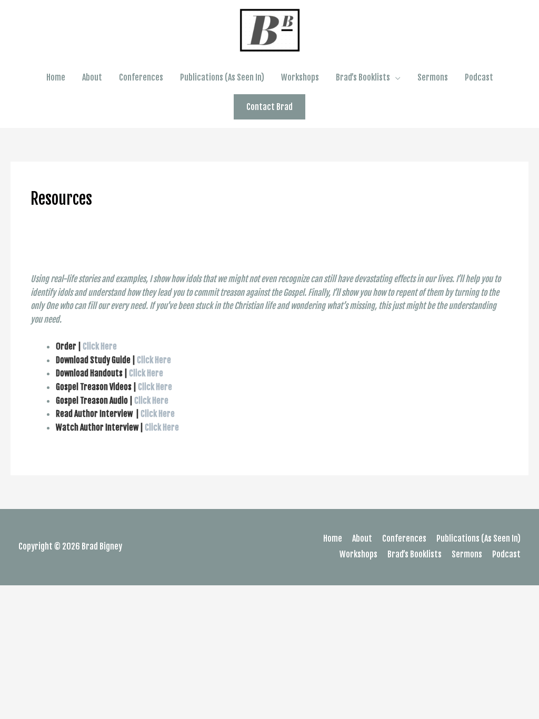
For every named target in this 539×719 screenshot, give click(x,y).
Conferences (141, 77)
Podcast (479, 77)
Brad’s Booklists (363, 77)
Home (55, 77)
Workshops (300, 77)
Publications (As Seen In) (222, 77)
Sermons (432, 77)
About (92, 77)
